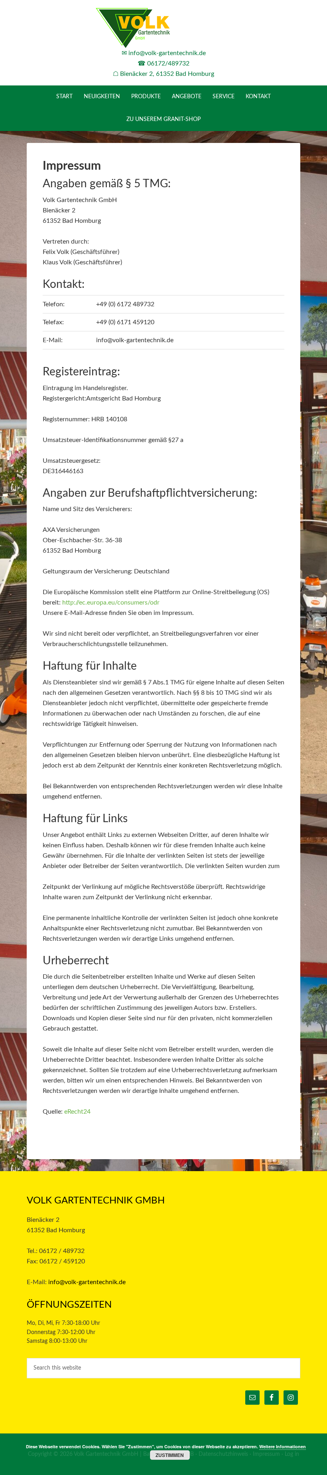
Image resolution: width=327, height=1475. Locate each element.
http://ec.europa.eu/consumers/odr (111, 602)
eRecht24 (77, 1111)
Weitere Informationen (282, 1446)
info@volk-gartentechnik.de (167, 53)
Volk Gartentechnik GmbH (163, 28)
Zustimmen (170, 1455)
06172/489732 (168, 63)
